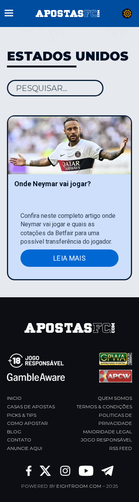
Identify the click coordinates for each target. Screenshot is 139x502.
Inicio (14, 398)
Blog (14, 432)
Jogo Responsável (106, 440)
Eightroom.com (78, 486)
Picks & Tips (21, 415)
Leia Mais (69, 258)
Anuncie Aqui (24, 448)
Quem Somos (115, 398)
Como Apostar (27, 423)
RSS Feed (120, 448)
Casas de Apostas (31, 406)
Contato (19, 440)
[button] (9, 12)
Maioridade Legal (107, 432)
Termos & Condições (104, 406)
